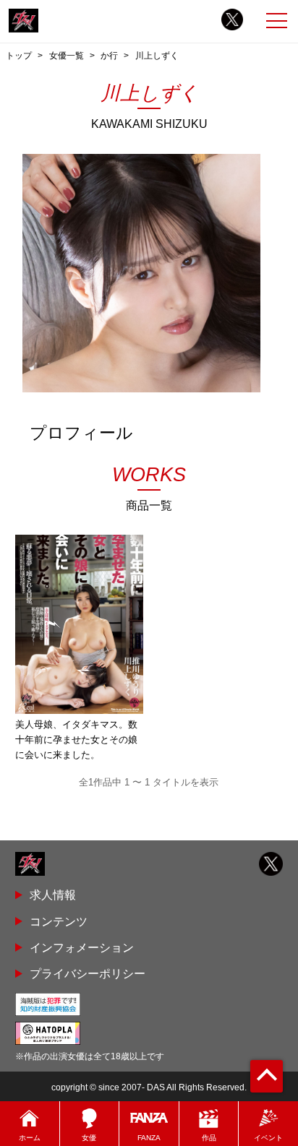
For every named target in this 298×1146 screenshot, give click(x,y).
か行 (109, 56)
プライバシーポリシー (87, 973)
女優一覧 (66, 56)
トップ (19, 56)
